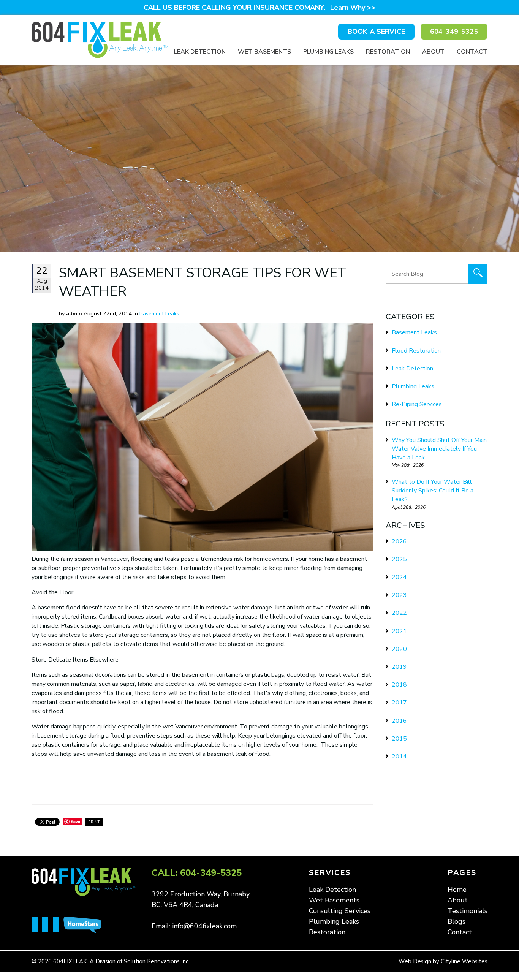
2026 (399, 541)
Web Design (415, 961)
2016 (399, 721)
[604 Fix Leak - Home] (100, 40)
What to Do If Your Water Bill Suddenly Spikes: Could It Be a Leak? (432, 490)
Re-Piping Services (417, 404)
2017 (399, 702)
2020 (399, 649)
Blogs (456, 921)
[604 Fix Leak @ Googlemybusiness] (58, 925)
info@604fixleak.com (204, 926)
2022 (399, 613)
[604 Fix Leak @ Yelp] (47, 925)
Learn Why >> (352, 7)
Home (457, 889)
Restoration (388, 51)
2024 (399, 577)
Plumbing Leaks (328, 51)
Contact (472, 51)
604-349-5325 (454, 31)
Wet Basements (264, 51)
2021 (399, 631)
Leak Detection (200, 51)
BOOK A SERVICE (376, 31)
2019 (399, 667)
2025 (399, 559)
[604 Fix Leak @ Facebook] (37, 925)
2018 (399, 685)
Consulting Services (339, 910)
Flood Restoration (416, 351)
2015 (399, 739)
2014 (399, 756)
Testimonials (467, 910)
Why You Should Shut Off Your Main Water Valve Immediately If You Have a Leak (439, 449)
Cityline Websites (464, 961)
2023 (399, 595)
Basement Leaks (159, 313)
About (433, 51)
